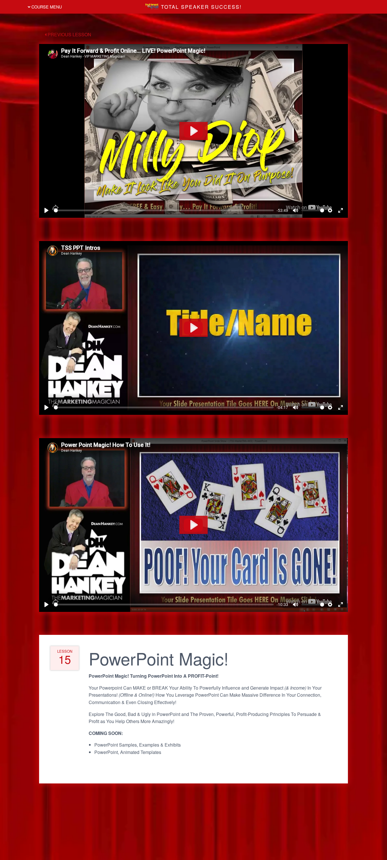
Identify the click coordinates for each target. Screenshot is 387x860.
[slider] (164, 210)
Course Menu (46, 7)
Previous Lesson (68, 34)
